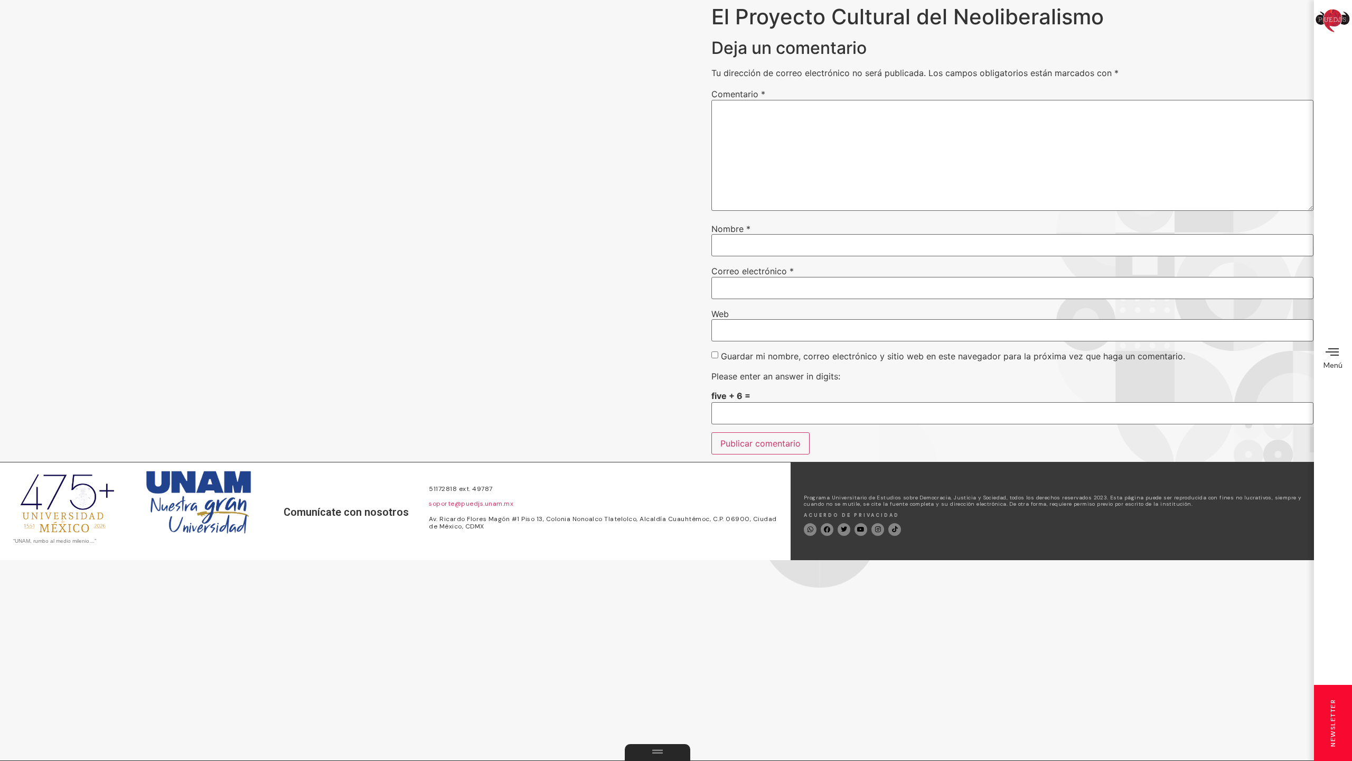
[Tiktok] (894, 529)
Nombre (730, 229)
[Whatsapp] (810, 529)
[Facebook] (827, 529)
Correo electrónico (752, 271)
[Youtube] (861, 529)
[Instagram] (877, 529)
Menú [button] (1332, 365)
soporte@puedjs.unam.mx (471, 503)
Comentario (738, 94)
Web (720, 314)
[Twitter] (844, 529)
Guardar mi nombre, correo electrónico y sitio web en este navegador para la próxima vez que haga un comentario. (953, 356)
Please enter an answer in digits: (775, 376)
